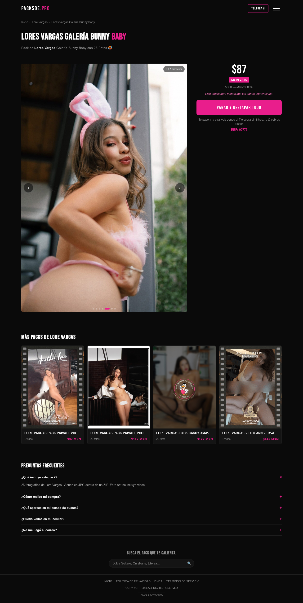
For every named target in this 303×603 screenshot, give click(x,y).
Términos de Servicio (183, 581)
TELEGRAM (258, 8)
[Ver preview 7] (115, 309)
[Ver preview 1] (93, 309)
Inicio (24, 22)
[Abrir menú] (276, 8)
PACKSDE (35, 8)
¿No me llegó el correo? (151, 530)
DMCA (158, 581)
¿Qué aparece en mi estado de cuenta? (151, 508)
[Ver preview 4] (102, 309)
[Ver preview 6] (112, 309)
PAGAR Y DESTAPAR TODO (239, 107)
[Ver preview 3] (99, 309)
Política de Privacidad (133, 581)
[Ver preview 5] (107, 309)
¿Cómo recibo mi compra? (151, 496)
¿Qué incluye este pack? (151, 477)
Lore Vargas (40, 22)
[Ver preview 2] (96, 309)
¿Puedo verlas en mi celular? (151, 519)
